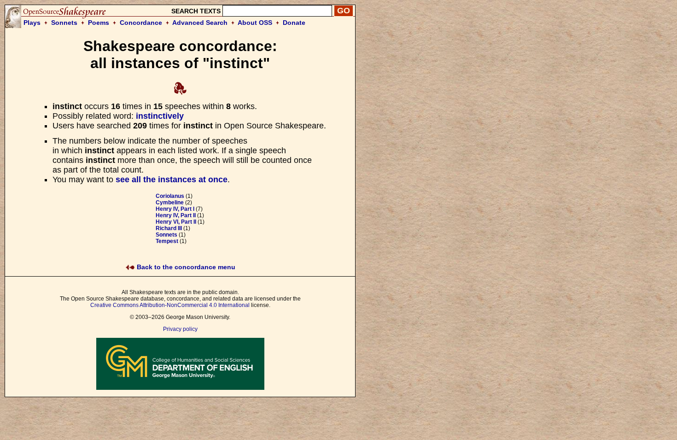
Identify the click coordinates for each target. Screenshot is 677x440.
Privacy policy (180, 329)
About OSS (255, 22)
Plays (32, 22)
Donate (294, 22)
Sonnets (64, 22)
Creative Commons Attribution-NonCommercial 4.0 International (170, 305)
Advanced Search (200, 22)
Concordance (141, 22)
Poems (98, 22)
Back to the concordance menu (185, 267)
